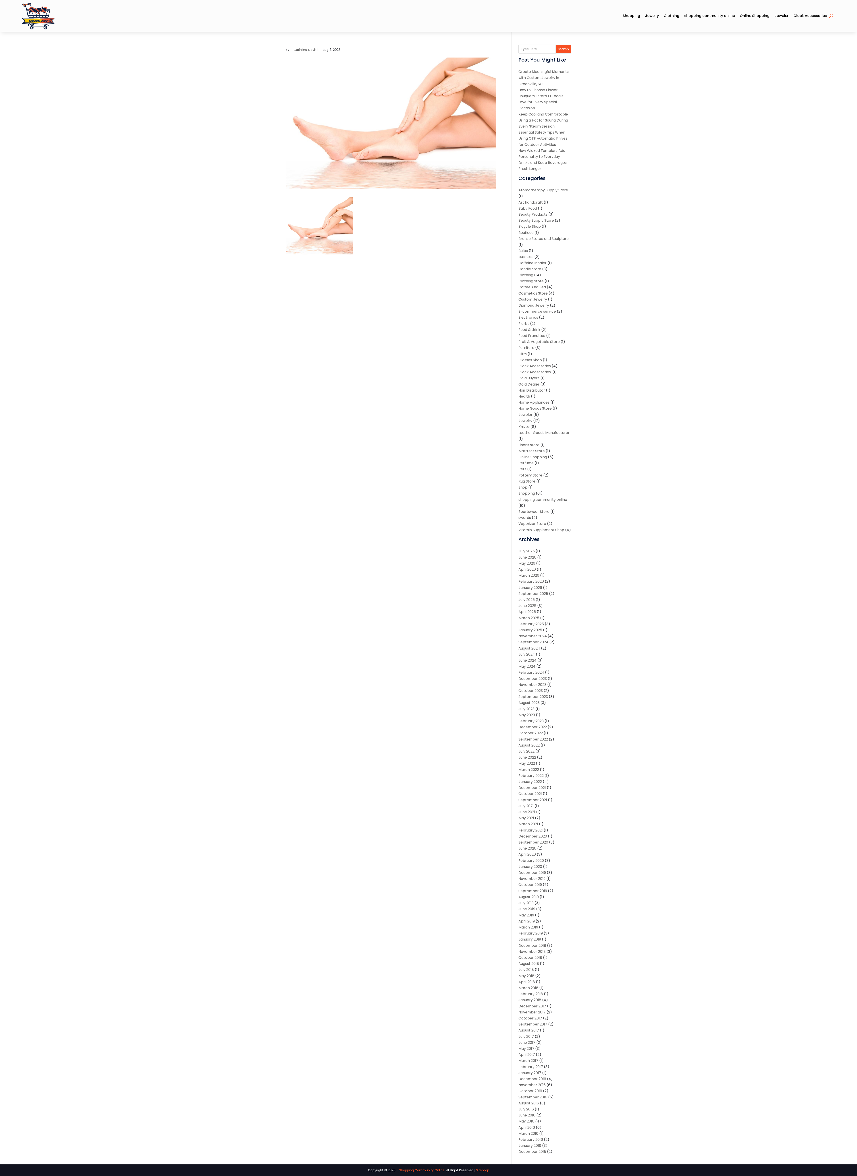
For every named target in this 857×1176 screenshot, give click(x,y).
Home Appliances (533, 402)
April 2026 (527, 569)
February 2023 (531, 721)
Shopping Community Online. (422, 1170)
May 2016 (526, 1121)
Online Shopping (755, 15)
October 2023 (530, 690)
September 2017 (532, 1024)
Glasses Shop (530, 360)
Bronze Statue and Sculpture (543, 238)
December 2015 (532, 1151)
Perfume (526, 463)
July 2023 (526, 709)
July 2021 (526, 806)
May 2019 (526, 915)
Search (563, 49)
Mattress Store (531, 451)
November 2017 (532, 1012)
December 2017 (532, 1006)
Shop (522, 487)
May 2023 (526, 715)
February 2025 (531, 624)
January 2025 (530, 630)
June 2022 (527, 757)
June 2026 (527, 557)
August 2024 (529, 648)
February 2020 (531, 860)
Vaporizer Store (532, 523)
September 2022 (533, 739)
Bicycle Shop (529, 226)
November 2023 (532, 684)
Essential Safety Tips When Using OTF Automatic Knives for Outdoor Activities (542, 138)
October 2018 (530, 957)
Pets (522, 469)
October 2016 (530, 1090)
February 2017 (530, 1066)
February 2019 (530, 933)
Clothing (671, 15)
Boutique (526, 232)
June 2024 (527, 660)
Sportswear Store (533, 511)
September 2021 (532, 800)
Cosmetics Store (533, 293)
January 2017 (529, 1072)
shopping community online (709, 15)
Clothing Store (531, 281)
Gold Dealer (528, 384)
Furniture (526, 347)
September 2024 (533, 642)
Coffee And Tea (532, 287)
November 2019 (531, 878)
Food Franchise (531, 335)
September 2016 (532, 1097)
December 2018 (532, 945)
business (525, 256)
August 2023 (529, 702)
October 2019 (530, 884)
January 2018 (529, 1000)
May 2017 (526, 1048)
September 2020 (533, 842)
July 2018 (526, 969)
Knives (524, 426)
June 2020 (527, 848)
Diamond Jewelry (533, 305)
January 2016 (529, 1145)
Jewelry (652, 15)
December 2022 (532, 727)
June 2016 (526, 1115)
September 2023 (533, 696)
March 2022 (528, 769)
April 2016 (526, 1127)
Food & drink (529, 329)
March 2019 (528, 927)
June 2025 (527, 605)
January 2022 (530, 781)
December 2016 (532, 1078)
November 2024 (532, 636)
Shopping (631, 15)
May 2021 (526, 818)
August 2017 (528, 1030)
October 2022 (530, 733)
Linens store (528, 445)
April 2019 (526, 921)
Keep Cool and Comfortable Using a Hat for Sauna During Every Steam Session (543, 120)
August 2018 (528, 963)
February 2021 (530, 830)
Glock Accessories (810, 15)
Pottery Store (530, 475)
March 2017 (528, 1060)
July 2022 (526, 751)
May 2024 (526, 666)
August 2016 (528, 1103)
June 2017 (526, 1042)
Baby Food (527, 208)
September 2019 (532, 890)
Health (524, 396)
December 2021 (532, 787)
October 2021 (530, 793)
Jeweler (781, 15)
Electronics (528, 317)
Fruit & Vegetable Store (539, 341)
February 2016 (530, 1139)
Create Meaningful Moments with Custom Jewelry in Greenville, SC (543, 77)
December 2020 (532, 836)
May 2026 (526, 563)
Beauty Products (532, 214)
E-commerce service (537, 311)
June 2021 (526, 812)
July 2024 (526, 654)
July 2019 (526, 903)
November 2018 (532, 951)
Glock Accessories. (534, 372)
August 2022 (529, 745)
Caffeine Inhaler (532, 263)
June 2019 (526, 909)
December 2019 (532, 872)
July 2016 (526, 1109)
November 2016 (532, 1084)
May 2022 (526, 763)
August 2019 (528, 897)
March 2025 (528, 618)
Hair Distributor (531, 390)
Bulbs (523, 250)
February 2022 (531, 775)
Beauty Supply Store (536, 220)
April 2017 (526, 1054)
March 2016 (528, 1133)
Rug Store (526, 481)
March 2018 (528, 987)
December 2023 (532, 678)
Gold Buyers (528, 378)
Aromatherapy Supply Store (543, 190)
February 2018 (530, 994)
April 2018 (526, 981)
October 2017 (530, 1018)
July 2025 (526, 599)
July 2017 (526, 1036)
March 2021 (528, 824)
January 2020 (530, 866)
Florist (523, 323)
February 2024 (531, 672)
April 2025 (527, 611)
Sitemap (482, 1170)
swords (524, 517)
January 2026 (530, 587)
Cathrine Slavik (304, 49)
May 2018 (526, 975)
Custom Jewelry (532, 299)
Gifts (522, 354)
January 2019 (529, 939)
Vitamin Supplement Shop (541, 529)
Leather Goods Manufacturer (544, 432)
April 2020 (527, 854)
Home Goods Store (535, 408)
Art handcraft (530, 202)
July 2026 (526, 551)
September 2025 (533, 593)
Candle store (529, 269)
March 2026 (528, 575)
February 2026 (531, 581)
